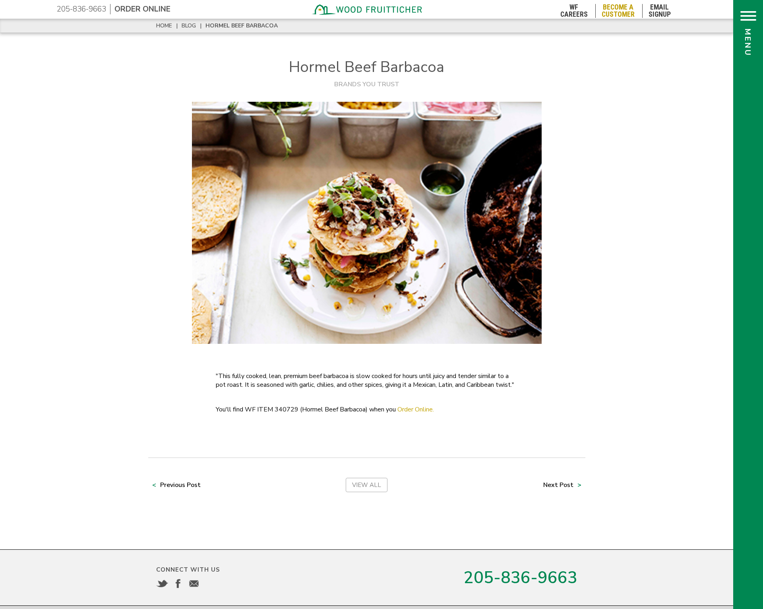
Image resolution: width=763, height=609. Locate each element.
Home (164, 25)
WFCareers (574, 11)
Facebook (178, 584)
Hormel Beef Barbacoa (241, 25)
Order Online (142, 9)
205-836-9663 (81, 9)
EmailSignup (660, 11)
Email (194, 584)
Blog (189, 25)
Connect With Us (188, 570)
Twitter (162, 584)
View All (366, 485)
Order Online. (415, 409)
